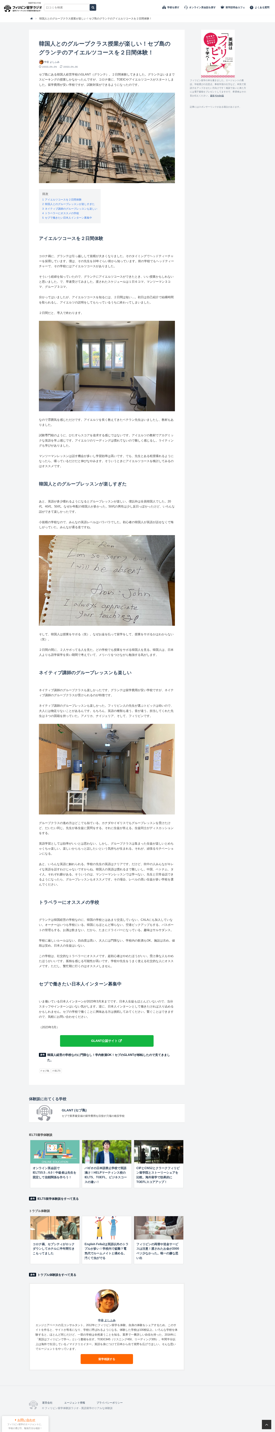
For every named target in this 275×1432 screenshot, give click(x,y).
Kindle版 (219, 95)
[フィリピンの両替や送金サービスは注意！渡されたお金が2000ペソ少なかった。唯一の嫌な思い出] (158, 1228)
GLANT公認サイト (104, 1040)
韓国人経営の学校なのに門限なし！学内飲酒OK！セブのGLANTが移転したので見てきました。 (108, 1057)
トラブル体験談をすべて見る (56, 1274)
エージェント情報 (74, 1402)
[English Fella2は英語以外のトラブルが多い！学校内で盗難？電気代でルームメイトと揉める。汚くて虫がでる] (106, 1228)
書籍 (212, 95)
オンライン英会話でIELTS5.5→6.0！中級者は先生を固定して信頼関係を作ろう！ (54, 1172)
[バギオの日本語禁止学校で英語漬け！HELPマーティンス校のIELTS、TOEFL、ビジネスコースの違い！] (106, 1152)
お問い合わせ (26, 1420)
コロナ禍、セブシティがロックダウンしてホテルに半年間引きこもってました (54, 1249)
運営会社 (47, 1402)
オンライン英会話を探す (202, 7)
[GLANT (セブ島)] (44, 1113)
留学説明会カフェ (235, 7)
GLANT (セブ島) (74, 1110)
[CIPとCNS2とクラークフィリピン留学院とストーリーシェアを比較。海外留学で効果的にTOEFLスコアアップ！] (158, 1152)
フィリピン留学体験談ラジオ (24, 7)
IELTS (57, 1071)
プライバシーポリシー (110, 1402)
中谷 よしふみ (51, 62)
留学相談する (106, 1359)
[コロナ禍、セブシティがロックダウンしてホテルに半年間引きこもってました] (55, 1228)
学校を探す (173, 7)
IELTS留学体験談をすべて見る (58, 1198)
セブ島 (45, 1071)
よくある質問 (262, 7)
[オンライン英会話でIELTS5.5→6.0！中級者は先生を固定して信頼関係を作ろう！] (55, 1152)
